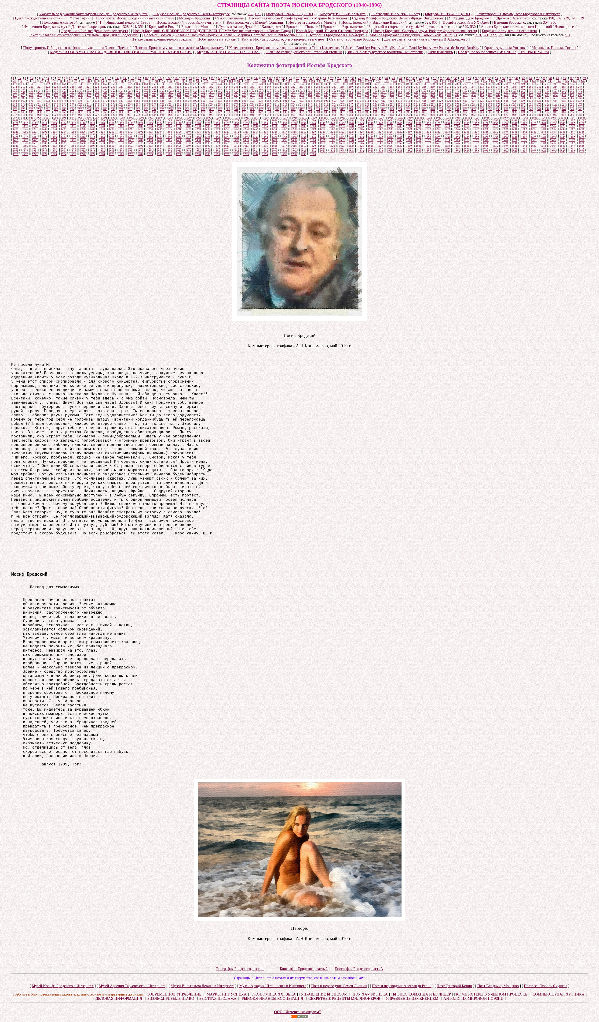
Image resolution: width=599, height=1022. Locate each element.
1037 (477, 117)
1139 (303, 123)
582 (130, 100)
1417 (92, 137)
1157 (476, 123)
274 (473, 86)
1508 (390, 140)
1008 (199, 117)
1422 (140, 137)
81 (68, 81)
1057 (92, 120)
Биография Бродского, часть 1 (240, 969)
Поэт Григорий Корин (454, 986)
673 (302, 103)
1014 (256, 117)
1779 (111, 154)
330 (359, 89)
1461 (514, 137)
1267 (380, 128)
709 (31, 106)
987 (15, 117)
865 (162, 112)
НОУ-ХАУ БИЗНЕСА (370, 994)
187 (334, 83)
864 (154, 112)
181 (285, 83)
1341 (514, 131)
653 (138, 103)
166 (162, 83)
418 (506, 92)
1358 (102, 134)
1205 (361, 126)
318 (261, 89)
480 (441, 95)
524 (228, 98)
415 (482, 92)
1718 (102, 151)
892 (383, 112)
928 (105, 114)
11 (82, 78)
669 (269, 103)
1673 (246, 148)
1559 (303, 143)
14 (103, 78)
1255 (265, 128)
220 (31, 86)
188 (342, 83)
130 (444, 81)
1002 (141, 117)
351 (141, 27)
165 (154, 83)
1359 (111, 134)
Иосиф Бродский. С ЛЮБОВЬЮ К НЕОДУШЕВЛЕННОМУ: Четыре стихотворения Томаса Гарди (212, 31)
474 (392, 95)
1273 (438, 128)
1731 (227, 151)
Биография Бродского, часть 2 (304, 969)
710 (39, 106)
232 (130, 86)
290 (31, 89)
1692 (428, 148)
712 (56, 106)
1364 (159, 134)
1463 (534, 137)
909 (523, 112)
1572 (428, 143)
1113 (54, 123)
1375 (265, 134)
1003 (151, 117)
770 (531, 106)
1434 (255, 137)
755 (408, 106)
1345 (553, 131)
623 (465, 100)
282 (539, 86)
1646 (562, 145)
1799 (303, 154)
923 (64, 114)
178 (261, 83)
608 (342, 100)
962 (383, 114)
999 (113, 117)
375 (154, 92)
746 (334, 106)
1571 (418, 143)
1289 (15, 131)
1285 (553, 128)
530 (473, 27)
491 (531, 95)
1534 (63, 143)
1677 (284, 148)
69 (564, 78)
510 (113, 98)
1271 (418, 128)
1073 (246, 120)
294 (64, 89)
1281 (514, 128)
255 (318, 86)
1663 (150, 148)
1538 (102, 143)
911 (539, 112)
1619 (303, 145)
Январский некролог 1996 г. (128, 22)
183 (302, 83)
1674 (255, 148)
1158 (486, 123)
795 (162, 109)
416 (490, 92)
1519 (495, 140)
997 (97, 117)
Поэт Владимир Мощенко (498, 986)
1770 (25, 154)
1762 (524, 151)
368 (97, 92)
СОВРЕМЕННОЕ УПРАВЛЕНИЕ (174, 994)
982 (547, 114)
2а (31, 78)
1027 (381, 117)
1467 (572, 137)
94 (156, 81)
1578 (486, 143)
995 (80, 117)
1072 (236, 120)
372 (130, 92)
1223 (534, 126)
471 (367, 95)
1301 (131, 131)
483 (465, 95)
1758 (486, 151)
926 (89, 114)
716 (89, 106)
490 (574, 18)
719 (113, 106)
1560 (313, 143)
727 (179, 106)
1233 (54, 128)
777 (15, 109)
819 (359, 109)
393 (302, 92)
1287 (572, 128)
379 (187, 92)
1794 (255, 154)
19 (153, 78)
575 (72, 100)
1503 (342, 140)
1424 (159, 137)
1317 (284, 131)
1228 (581, 126)
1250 (217, 128)
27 (263, 78)
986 (580, 114)
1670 (217, 148)
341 (449, 89)
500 (31, 98)
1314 (255, 131)
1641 (514, 145)
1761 (514, 151)
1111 (35, 123)
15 (109, 78)
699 (523, 103)
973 (473, 114)
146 (575, 81)
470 (359, 95)
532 (293, 98)
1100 (505, 120)
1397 (476, 134)
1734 (255, 151)
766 (498, 106)
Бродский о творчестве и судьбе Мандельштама (407, 27)
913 (555, 112)
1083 (342, 120)
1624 (351, 145)
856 (89, 112)
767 (506, 106)
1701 (514, 148)
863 (146, 112)
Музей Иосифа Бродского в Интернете (63, 986)
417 (498, 92)
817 (342, 109)
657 (170, 103)
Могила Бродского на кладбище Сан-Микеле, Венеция (413, 35)
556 (490, 98)
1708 (581, 148)
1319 (303, 131)
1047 (573, 117)
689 (441, 103)
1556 (275, 143)
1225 (553, 126)
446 (162, 95)
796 (170, 109)
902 (465, 112)
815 (326, 109)
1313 (246, 131)
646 (80, 103)
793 (146, 109)
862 (138, 112)
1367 (188, 134)
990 (39, 117)
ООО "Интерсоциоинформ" (297, 1012)
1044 (544, 117)
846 (580, 109)
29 (277, 78)
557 (498, 98)
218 (15, 86)
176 (244, 83)
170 (195, 83)
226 (80, 86)
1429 (207, 137)
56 (476, 78)
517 (170, 98)
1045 (554, 117)
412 (457, 92)
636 (572, 100)
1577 (476, 143)
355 (564, 89)
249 (269, 86)
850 (39, 112)
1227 (572, 126)
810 (285, 109)
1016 (275, 117)
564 (555, 98)
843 (555, 109)
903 (473, 112)
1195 (265, 126)
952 (302, 114)
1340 (505, 131)
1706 (562, 148)
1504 (351, 140)
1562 (332, 143)
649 (105, 103)
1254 (255, 128)
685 (400, 103)
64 (530, 78)
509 (105, 98)
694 (482, 103)
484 (473, 95)
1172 (44, 126)
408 (424, 92)
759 (441, 106)
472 (375, 95)
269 (433, 86)
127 (419, 81)
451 (567, 35)
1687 (380, 148)
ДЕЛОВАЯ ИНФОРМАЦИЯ (118, 998)
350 (523, 89)
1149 (399, 123)
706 (580, 103)
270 (441, 86)
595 (236, 100)
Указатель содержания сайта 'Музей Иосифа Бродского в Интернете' (93, 14)
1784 (159, 154)
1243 (150, 128)
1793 (246, 154)
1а (19, 78)
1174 (63, 126)
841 (539, 109)
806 (252, 109)
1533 (54, 143)
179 (269, 83)
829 (441, 109)
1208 (390, 126)
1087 (380, 120)
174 (228, 83)
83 (82, 81)
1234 (63, 128)
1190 (217, 126)
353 (547, 89)
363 (56, 92)
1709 (15, 151)
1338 (486, 131)
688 (424, 103)
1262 (332, 128)
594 (228, 100)
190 (359, 83)
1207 (380, 126)
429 (23, 95)
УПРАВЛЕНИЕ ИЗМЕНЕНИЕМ (412, 998)
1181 (131, 126)
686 (408, 103)
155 (72, 83)
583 (138, 100)
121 (370, 81)
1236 (83, 128)
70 (571, 78)
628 (506, 100)
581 (121, 100)
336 (408, 89)
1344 (543, 131)
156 (80, 83)
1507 (380, 140)
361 (39, 92)
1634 (447, 145)
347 (498, 89)
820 (367, 109)
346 (490, 89)
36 (324, 78)
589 (187, 100)
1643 (534, 145)
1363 (150, 134)
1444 (351, 137)
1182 (140, 126)
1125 (169, 123)
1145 (361, 123)
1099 (495, 120)
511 (121, 98)
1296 (83, 131)
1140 (313, 123)
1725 (169, 151)
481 (449, 95)
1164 (543, 123)
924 (72, 114)
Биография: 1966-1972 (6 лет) (343, 14)
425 (564, 92)
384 (228, 92)
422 (539, 92)
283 (547, 86)
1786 (179, 154)
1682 (332, 148)
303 (138, 89)
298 (97, 89)
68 (557, 78)
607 (334, 100)
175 (236, 83)
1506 (370, 140)
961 (375, 114)
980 (531, 114)
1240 (121, 128)
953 (310, 114)
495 (564, 95)
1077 (284, 120)
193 (383, 83)
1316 (275, 131)
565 (564, 98)
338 (424, 89)
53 (455, 78)
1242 (140, 128)
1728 (198, 151)
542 (375, 98)
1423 (150, 137)
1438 (294, 137)
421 (531, 92)
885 (326, 112)
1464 (543, 137)
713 (64, 106)
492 (539, 95)
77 (41, 81)
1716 (83, 151)
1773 (54, 154)
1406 (562, 134)
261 (367, 86)
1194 (255, 126)
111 (288, 81)
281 (531, 86)
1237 (92, 128)
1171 (35, 126)
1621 (322, 145)
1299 (111, 131)
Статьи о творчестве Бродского (354, 39)
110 (280, 81)
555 (482, 98)
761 (457, 106)
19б (168, 78)
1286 (562, 128)
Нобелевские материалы (217, 39)
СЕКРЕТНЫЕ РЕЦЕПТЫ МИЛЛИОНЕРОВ (344, 998)
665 (236, 103)
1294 (63, 131)
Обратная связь (440, 52)
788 (105, 109)
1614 (255, 145)
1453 (438, 137)
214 (555, 83)
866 (170, 112)
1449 (399, 137)
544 (392, 98)
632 (539, 100)
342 (457, 89)
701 (539, 103)
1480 (121, 140)
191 (367, 83)
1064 (159, 120)
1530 (25, 143)
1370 (217, 134)
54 (462, 78)
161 (121, 83)
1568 (390, 143)
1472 (44, 140)
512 (130, 98)
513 (138, 98)
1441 (322, 137)
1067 (188, 120)
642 (48, 103)
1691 (418, 148)
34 (311, 78)
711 (48, 106)
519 (187, 98)
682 (375, 103)
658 (179, 103)
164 (146, 83)
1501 (322, 140)
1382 (332, 134)
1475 (73, 140)
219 (23, 86)
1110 (25, 123)
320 (277, 89)
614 (392, 100)
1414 (63, 137)
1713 (54, 151)
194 (392, 83)
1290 (25, 131)
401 (367, 92)
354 (546, 22)
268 (424, 86)
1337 (476, 131)
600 (277, 100)
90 (129, 81)
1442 (332, 137)
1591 (35, 145)
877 (261, 112)
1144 (351, 123)
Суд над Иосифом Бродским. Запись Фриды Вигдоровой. (398, 18)
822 (383, 109)
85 (95, 81)
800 (203, 109)
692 (465, 103)
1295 (73, 131)
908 (514, 112)
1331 (418, 131)
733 (228, 106)
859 (113, 112)
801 (211, 109)
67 (550, 78)
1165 (553, 123)
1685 (361, 148)
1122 (140, 123)
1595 (73, 145)
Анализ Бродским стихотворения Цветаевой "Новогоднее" (528, 27)
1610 (217, 145)
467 (334, 95)
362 (48, 92)
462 (293, 95)
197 (416, 83)
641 (39, 103)
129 (436, 81)
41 (366, 78)
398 (342, 92)
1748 (390, 151)
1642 (524, 145)
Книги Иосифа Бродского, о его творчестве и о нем (283, 39)
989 (31, 117)
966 (416, 114)
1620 (313, 145)
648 (97, 103)
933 (146, 114)
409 (433, 92)
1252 (236, 128)
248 (261, 86)
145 (567, 81)
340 (441, 89)
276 (490, 86)
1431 (227, 137)
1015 (266, 117)
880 (285, 112)
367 (89, 92)
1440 (313, 137)
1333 (438, 131)
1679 (303, 148)
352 (539, 89)
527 (252, 98)
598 (261, 100)
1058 (102, 120)
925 (80, 114)
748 (351, 106)
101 (206, 81)
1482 (140, 140)
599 (269, 100)
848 (23, 112)
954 (318, 114)
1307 (188, 131)
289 (23, 89)
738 (269, 106)
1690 (409, 148)
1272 (428, 128)
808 (269, 109)
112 (296, 81)
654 (146, 103)
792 (138, 109)
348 (506, 89)
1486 (179, 140)
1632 (428, 145)
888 (351, 112)
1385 (361, 134)
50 (427, 78)
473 (383, 95)
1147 (380, 123)
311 (203, 89)
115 (321, 81)
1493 (246, 140)
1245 (169, 128)
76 (34, 81)
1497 (284, 140)
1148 (390, 123)
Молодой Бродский (194, 18)
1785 (169, 154)
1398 (486, 134)
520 (195, 98)
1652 (44, 148)
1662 (140, 148)
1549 (207, 143)
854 (72, 112)
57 (483, 78)
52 (441, 78)
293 (56, 89)
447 (170, 95)
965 (408, 114)
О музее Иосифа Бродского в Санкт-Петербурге (191, 14)
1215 (457, 126)
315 (236, 89)
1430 (217, 137)
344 (133, 27)
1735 (265, 151)
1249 (207, 128)
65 (537, 78)
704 (564, 103)
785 (80, 109)
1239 (111, 128)
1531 (35, 143)
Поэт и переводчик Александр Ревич (401, 986)
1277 (476, 128)
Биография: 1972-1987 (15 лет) (395, 14)
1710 (25, 151)
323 (302, 89)
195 (400, 83)
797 (179, 109)
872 (220, 112)
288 (250, 14)
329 (351, 89)
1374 (255, 134)
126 (411, 81)
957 (342, 114)
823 (392, 109)
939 (195, 114)
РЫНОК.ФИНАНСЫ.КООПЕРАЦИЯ (272, 998)
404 (392, 92)
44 (386, 78)
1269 (399, 128)
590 (195, 100)
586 (162, 100)
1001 (132, 117)
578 (97, 100)
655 (154, 103)
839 (523, 109)
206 (490, 83)
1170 (25, 126)
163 (138, 83)
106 (247, 81)
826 (416, 109)
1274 (447, 128)
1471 (35, 140)
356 (553, 22)
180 (277, 83)
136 (493, 81)
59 (496, 78)
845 (572, 109)
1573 (438, 143)
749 (359, 106)
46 (400, 78)
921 (48, 114)
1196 (275, 126)
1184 (159, 126)
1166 (562, 123)
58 (489, 78)
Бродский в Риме (162, 27)
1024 (352, 117)
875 (244, 112)
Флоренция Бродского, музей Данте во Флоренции (64, 27)
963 (392, 114)
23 (212, 78)
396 (326, 92)
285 (564, 86)
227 (89, 86)
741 (293, 106)
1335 (457, 131)
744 (318, 106)
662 (211, 103)
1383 (342, 134)
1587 (572, 143)
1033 (439, 117)
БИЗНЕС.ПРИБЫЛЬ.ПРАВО (170, 998)
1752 (428, 151)
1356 (83, 134)
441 (121, 95)
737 (261, 106)
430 (31, 95)
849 (31, 112)
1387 (380, 134)
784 (72, 109)
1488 (198, 140)
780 (39, 109)
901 (457, 112)
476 (408, 95)
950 (285, 114)
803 (228, 109)
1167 (572, 123)
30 (283, 78)
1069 (207, 120)
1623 (342, 145)
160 (113, 83)
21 (190, 78)
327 (334, 89)
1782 (140, 154)
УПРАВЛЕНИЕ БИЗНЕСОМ (324, 994)
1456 (466, 137)
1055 (73, 120)
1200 (313, 126)
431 (39, 95)
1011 (227, 117)
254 (310, 86)
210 (523, 83)
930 (121, 114)
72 (584, 78)
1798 (294, 154)
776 (580, 106)
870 (203, 112)
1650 (25, 148)
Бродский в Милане (197, 27)
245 (236, 86)
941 (211, 114)
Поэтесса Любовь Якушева (545, 986)
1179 (111, 126)
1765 (553, 151)
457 (252, 95)
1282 (524, 128)
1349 (15, 134)
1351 (35, 134)
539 (581, 18)
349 (500, 35)
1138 (294, 123)
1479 (111, 140)
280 (523, 86)
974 (482, 114)
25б (241, 78)
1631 (418, 145)
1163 (534, 123)
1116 (83, 123)
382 (211, 92)
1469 (15, 140)
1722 (140, 151)
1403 (534, 134)
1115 (73, 123)
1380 (313, 134)
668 (261, 103)
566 (572, 98)
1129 (207, 123)
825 (408, 109)
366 (80, 92)
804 (236, 109)
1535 (73, 143)
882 (302, 112)
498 (15, 98)
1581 (514, 143)
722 (138, 106)
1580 (505, 143)
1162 (524, 123)
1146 (370, 123)
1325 (361, 131)
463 (302, 95)
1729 (207, 151)
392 (293, 92)
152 (48, 83)
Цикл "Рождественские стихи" (39, 18)
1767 (572, 151)
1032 (429, 117)
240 (195, 86)
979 (523, 114)
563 (547, 98)
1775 (73, 154)
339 (433, 89)
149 (23, 83)
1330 (409, 131)
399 (351, 92)
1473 (54, 140)
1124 (159, 123)
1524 (543, 140)
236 (162, 86)
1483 (150, 140)
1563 (342, 143)
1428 (198, 137)
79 (55, 81)
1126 (179, 123)
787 (97, 109)
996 (89, 117)
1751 (418, 151)
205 (482, 83)
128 (427, 81)
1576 (466, 143)
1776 (83, 154)
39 (352, 78)
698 (514, 103)
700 (531, 103)
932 (138, 114)
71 (578, 78)
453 (220, 95)
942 (220, 114)
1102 (524, 120)
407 (416, 92)
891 (375, 112)
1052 (44, 120)
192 (375, 83)
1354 (63, 134)
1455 (457, 137)
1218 (486, 126)
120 (362, 81)
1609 (207, 145)
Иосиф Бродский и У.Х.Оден (466, 22)
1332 (428, 131)
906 (498, 112)
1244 (159, 128)
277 (498, 86)
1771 (35, 154)
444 (146, 95)
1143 (342, 123)
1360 (121, 134)
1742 (332, 151)
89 (122, 81)
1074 (255, 120)
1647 (572, 145)
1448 (390, 137)
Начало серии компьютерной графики (161, 39)
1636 (466, 145)
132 (460, 81)
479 (433, 95)
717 (97, 106)
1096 (466, 120)
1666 (179, 148)
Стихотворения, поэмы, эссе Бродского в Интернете (518, 14)
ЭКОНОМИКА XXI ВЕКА (274, 994)
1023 (343, 117)
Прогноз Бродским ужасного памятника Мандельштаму (179, 48)
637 (580, 100)
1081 (322, 120)
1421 (131, 137)
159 (105, 83)
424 (555, 92)
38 (346, 78)
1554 (255, 143)
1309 (207, 131)
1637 (476, 145)
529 (465, 27)
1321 (322, 131)
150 (31, 83)
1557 (284, 143)
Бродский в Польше (302, 27)
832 (465, 109)
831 (457, 109)
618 (424, 100)
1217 (476, 126)
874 (236, 112)
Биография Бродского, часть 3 (359, 969)
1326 (370, 131)
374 (146, 92)
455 (236, 95)
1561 (322, 143)
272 (457, 86)
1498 (294, 140)
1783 (150, 154)
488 (506, 95)
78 (48, 81)
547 (416, 98)
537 (334, 98)
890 (367, 112)
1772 (44, 154)
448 (179, 95)
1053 (54, 120)
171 (203, 83)
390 (277, 92)
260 (359, 86)
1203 (342, 126)
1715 (73, 151)
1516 (466, 140)
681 (367, 103)
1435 (265, 137)
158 (97, 83)
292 (48, 89)
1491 (227, 140)
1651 (35, 148)
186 (326, 83)
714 (72, 106)
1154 (447, 123)
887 (342, 112)
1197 (284, 126)
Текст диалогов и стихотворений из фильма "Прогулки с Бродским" (83, 35)
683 (383, 103)
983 (555, 114)
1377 (284, 134)
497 (580, 95)
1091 (418, 120)
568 (15, 100)
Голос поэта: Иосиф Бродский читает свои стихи (135, 18)
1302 (140, 131)
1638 (486, 145)
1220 (505, 126)
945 (244, 114)
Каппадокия (271, 27)
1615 (265, 145)
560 (523, 98)
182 (293, 83)
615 (400, 100)
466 (326, 95)
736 (252, 106)
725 (162, 106)
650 (113, 103)
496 (572, 95)
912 (547, 112)
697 (506, 103)
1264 (351, 128)
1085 (361, 120)
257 (334, 86)
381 (203, 92)
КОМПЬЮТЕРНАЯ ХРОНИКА (558, 994)
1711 (35, 151)
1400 (505, 134)
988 (23, 117)
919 (31, 114)
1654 (63, 148)
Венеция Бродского (509, 22)
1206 (370, 126)
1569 (399, 143)
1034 (448, 117)
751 (375, 106)
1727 (188, 151)
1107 (572, 120)
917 (15, 114)
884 (318, 112)
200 (441, 83)
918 (23, 114)
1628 (390, 145)
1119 (111, 123)
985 (572, 114)
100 (198, 81)
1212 (428, 126)
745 (326, 106)
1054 (63, 120)
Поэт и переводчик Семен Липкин (339, 986)
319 (478, 35)
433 (56, 95)
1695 (457, 148)
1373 (246, 134)
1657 (92, 148)
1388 (390, 134)
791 (130, 109)
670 (277, 103)
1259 (303, 128)
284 (555, 86)
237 (170, 86)
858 (105, 112)
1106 (562, 120)
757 (424, 106)
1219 (495, 126)
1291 (35, 131)
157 (89, 83)
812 (302, 109)
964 (400, 114)
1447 (380, 137)
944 (236, 114)
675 (318, 103)
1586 (562, 143)
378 (179, 92)
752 (383, 106)
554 (473, 98)
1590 (25, 145)
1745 (361, 151)
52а (427, 22)
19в (177, 78)
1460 (505, 137)
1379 (303, 134)
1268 (390, 128)
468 (342, 95)
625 (482, 100)
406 (408, 92)
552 (457, 98)
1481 (131, 140)
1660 (121, 148)
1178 (102, 126)
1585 (553, 143)
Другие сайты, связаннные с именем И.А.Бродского (426, 39)
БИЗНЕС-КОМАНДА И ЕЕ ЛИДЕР (422, 994)
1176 (83, 126)
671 (258, 14)
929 (113, 114)
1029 (400, 117)
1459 (495, 137)
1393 (438, 134)
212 (539, 83)
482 (457, 95)
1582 (524, 143)
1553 (246, 143)
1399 (495, 134)
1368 (198, 134)
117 (337, 81)
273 (465, 86)
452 (211, 95)
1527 (572, 140)
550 (441, 98)
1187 (188, 126)
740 (285, 106)
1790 (217, 154)
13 (96, 78)
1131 (227, 123)
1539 (111, 143)
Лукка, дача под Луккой (237, 27)
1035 (458, 117)
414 (473, 92)
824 (400, 109)
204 (473, 83)
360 (31, 92)
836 (498, 109)
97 (177, 81)
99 (190, 81)
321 (485, 35)
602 (293, 100)
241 (203, 86)
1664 (159, 148)
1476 (83, 140)
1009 (208, 117)
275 (482, 86)
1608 (198, 145)
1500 (313, 140)
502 (48, 98)
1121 (131, 123)
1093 (438, 120)
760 (449, 106)
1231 (35, 128)
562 (539, 98)
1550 (217, 143)
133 (468, 81)
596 (244, 100)
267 (416, 86)
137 (501, 81)
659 (187, 103)
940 (203, 114)
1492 (236, 140)
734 (236, 106)
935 (162, 114)
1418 (102, 137)
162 (130, 83)
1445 (361, 137)
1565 (361, 143)
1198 (294, 126)
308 (179, 89)
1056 (83, 120)
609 (351, 100)
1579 (495, 143)
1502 (332, 140)
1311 (227, 131)
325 (318, 89)
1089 (399, 120)
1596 (83, 145)
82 (75, 81)
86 (102, 81)
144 (558, 81)
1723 (150, 151)
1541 (131, 143)
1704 (543, 148)
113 (305, 81)
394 (310, 92)
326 (326, 89)
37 (331, 78)
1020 (314, 117)
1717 (92, 151)
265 (400, 86)
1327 (380, 131)
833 (473, 109)
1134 (255, 123)
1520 (505, 140)
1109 (15, 123)
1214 (447, 126)
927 (97, 114)
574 (64, 100)
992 (56, 117)
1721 (131, 151)
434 (64, 95)
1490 (217, 140)
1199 (303, 126)
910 (531, 112)
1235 (73, 128)
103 (223, 81)
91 (136, 81)
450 (195, 95)
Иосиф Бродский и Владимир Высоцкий (374, 22)
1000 (122, 117)
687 (416, 103)
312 (211, 89)
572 (48, 100)
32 (297, 78)
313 (220, 89)
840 (531, 109)
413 (465, 92)
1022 (333, 117)
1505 (361, 140)
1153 (438, 123)
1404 (543, 134)
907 (506, 112)
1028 (391, 117)
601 (285, 100)
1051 (35, 120)
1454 (447, 137)
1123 (150, 123)
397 (334, 92)
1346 (562, 131)
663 (220, 103)
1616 (275, 145)
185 (318, 83)
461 (285, 95)
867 (179, 112)
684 (392, 103)
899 (441, 112)
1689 (399, 148)
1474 (63, 140)
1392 (428, 134)
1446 (370, 137)
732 (220, 106)
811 (293, 109)
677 (334, 103)
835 (490, 109)
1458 (486, 137)
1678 (294, 148)
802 (220, 109)
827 (424, 109)
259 (351, 86)
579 (105, 100)
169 (187, 83)
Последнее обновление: (503, 52)
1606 (179, 145)
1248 (198, 128)
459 (269, 95)
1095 (457, 120)
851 (48, 112)
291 (39, 89)
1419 (111, 137)
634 (555, 100)
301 (121, 89)
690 (449, 103)
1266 (370, 128)
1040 (506, 117)
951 (293, 114)
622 (457, 100)
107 (255, 81)
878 (269, 112)
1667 (188, 148)
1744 (351, 151)
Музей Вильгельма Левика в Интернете (202, 986)
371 (121, 92)
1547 (188, 143)
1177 (92, 126)
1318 (294, 131)
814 (318, 109)
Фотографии (80, 18)
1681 (322, 148)
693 (473, 103)
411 (449, 92)
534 (310, 98)
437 (89, 95)
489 (514, 95)
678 (342, 103)
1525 (553, 140)
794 (154, 109)
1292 (44, 131)
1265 (361, 128)
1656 (83, 148)
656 (162, 103)
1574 (447, 143)
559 (514, 98)
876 (252, 112)
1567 (380, 143)
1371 (227, 134)
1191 (227, 126)
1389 (399, 134)
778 (23, 109)
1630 (409, 145)
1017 (285, 117)
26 (248, 78)
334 (392, 89)
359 (23, 92)
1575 (457, 143)
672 (293, 103)
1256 (275, 128)
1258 (294, 128)
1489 (207, 140)
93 (150, 81)
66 (544, 78)
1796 (275, 154)
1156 (466, 123)
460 (277, 95)
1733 (246, 151)
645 (72, 103)
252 (293, 86)
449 (187, 95)
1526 (562, 140)
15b (125, 78)
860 (121, 112)
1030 (410, 117)
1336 (466, 131)
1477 (92, 140)
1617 (284, 145)
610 (359, 100)
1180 (121, 126)
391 (285, 92)
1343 (534, 131)
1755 (457, 151)
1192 (236, 126)
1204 (351, 126)
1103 (534, 120)
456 (244, 95)
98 (184, 81)
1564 (351, 143)
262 (375, 86)
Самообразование (229, 18)
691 (457, 103)
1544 (159, 143)
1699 (495, 148)
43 (380, 78)
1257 (284, 128)
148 (15, 83)
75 (27, 81)
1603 (150, 145)
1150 (409, 123)
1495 (265, 140)
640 (31, 103)
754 (400, 106)
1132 (236, 123)
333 (383, 89)
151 (39, 83)
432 (48, 95)
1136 (275, 123)
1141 (322, 123)
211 (531, 83)
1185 (169, 126)
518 (179, 98)
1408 (581, 134)
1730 (217, 151)
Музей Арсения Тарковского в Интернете (132, 986)
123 (386, 81)
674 (310, 103)
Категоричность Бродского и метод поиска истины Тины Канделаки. (284, 48)
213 (547, 83)
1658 (102, 148)
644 (64, 103)
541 (367, 98)
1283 (534, 128)
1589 (15, 145)
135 (485, 81)
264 (392, 86)
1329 (399, 131)
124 (395, 81)
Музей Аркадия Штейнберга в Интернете (272, 986)
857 (97, 112)
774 (564, 106)
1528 (581, 140)
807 (261, 109)
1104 (543, 120)
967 (424, 114)
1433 (246, 137)
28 (270, 78)
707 (15, 106)
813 (310, 109)
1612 (236, 145)
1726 (179, 151)
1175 (73, 126)
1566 (370, 143)
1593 (54, 145)
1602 (140, 145)
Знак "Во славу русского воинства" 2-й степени (304, 52)
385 (236, 92)
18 (146, 78)
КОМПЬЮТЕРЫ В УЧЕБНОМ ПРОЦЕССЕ (491, 994)
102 (559, 18)
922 (56, 114)
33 (304, 78)
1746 (370, 151)
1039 (496, 117)
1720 (121, 151)
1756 (466, 151)
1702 (524, 148)
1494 (255, 140)
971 (457, 114)
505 (72, 98)
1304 (159, 131)
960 (367, 114)
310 (195, 89)
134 (477, 81)
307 (170, 89)
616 (408, 100)
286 (572, 86)
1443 (342, 137)
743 (310, 106)
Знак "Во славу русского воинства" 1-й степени (385, 52)
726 (170, 106)
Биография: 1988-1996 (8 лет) (448, 14)
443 (138, 95)
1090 (409, 120)
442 (130, 95)
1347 (572, 131)
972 (465, 114)
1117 (92, 123)
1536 (83, 143)
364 (64, 92)
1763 (534, 151)
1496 (275, 140)
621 (449, 100)
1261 (322, 128)
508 (97, 98)
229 (105, 86)
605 (318, 100)
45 (393, 78)
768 (514, 106)
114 (313, 81)
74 (21, 81)
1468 (581, 137)
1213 (438, 126)
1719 (111, 151)
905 (490, 112)
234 (146, 86)
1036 (467, 117)
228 (97, 86)
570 (31, 100)
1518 (486, 140)
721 (130, 106)
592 (211, 100)
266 (408, 86)
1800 (313, 154)
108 (264, 81)
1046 (563, 117)
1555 (265, 143)
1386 (370, 134)
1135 (265, 123)
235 (154, 86)
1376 (275, 134)
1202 (332, 126)
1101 (514, 120)
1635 (457, 145)
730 (203, 106)
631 (531, 100)
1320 (313, 131)
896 (416, 112)
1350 (25, 134)
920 (39, 114)
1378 (294, 134)
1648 (581, 145)
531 (285, 98)
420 (523, 92)
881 (293, 112)
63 (523, 78)
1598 (102, 145)
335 (400, 89)
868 (187, 112)
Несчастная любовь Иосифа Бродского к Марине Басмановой (298, 18)
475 (400, 95)
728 (187, 106)
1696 (466, 148)
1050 (25, 120)
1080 (313, 120)
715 (80, 106)
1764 (543, 151)
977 (506, 114)
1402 (524, 134)
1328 (390, 131)
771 (539, 106)
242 (211, 86)
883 (310, 112)
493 (547, 95)
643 (56, 103)
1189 (207, 126)
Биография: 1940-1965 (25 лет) (290, 14)
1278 (486, 128)
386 (244, 92)
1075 (265, 120)
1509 (399, 140)
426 (572, 92)
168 (179, 83)
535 (318, 98)
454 (228, 95)
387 (252, 92)
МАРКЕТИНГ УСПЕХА (227, 994)
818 (351, 109)
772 (547, 106)
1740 (313, 151)
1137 (284, 123)
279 (514, 86)
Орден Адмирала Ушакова (505, 48)
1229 (15, 128)
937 (179, 114)
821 (375, 109)
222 (48, 86)
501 (39, 98)
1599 (111, 145)
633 (547, 100)
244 (228, 86)
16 (132, 78)
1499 (303, 140)
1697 (476, 148)
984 (564, 114)
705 (572, 103)
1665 (169, 148)
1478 (102, 140)
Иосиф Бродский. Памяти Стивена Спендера (332, 31)
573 (56, 100)
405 (400, 92)
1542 (140, 143)
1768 (581, 151)
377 (170, 92)
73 (14, 81)
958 (351, 114)
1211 (418, 126)
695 (490, 103)
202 (457, 83)
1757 (476, 151)
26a (256, 78)
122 (378, 81)
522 (211, 98)
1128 (198, 123)
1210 (409, 126)
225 (72, 86)
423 (547, 92)
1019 (304, 117)
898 (433, 112)
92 (143, 81)
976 (498, 114)
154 (64, 83)
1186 (179, 126)
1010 (218, 117)
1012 (237, 117)
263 (383, 86)
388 (261, 92)
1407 (572, 134)
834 (482, 109)
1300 (121, 131)
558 (506, 98)
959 (359, 114)
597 (252, 100)
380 (195, 92)
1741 (322, 151)
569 (23, 100)
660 (195, 103)
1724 (159, 151)
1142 (332, 123)
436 (80, 95)
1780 (121, 154)
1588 (581, 143)
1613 (246, 145)
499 (23, 98)
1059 (111, 120)
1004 (160, 117)
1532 (44, 143)
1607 (188, 145)
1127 (188, 123)
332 (375, 89)
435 (72, 95)
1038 (486, 117)
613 (383, 100)
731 (211, 106)
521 (203, 98)
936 (170, 114)
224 (64, 86)
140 (526, 81)
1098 (486, 120)
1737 (284, 151)
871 (211, 112)
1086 (370, 120)
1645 (553, 145)
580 (113, 100)
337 (416, 89)
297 (89, 89)
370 (113, 92)
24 (219, 78)
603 (302, 100)
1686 (370, 148)
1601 (131, 145)
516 (162, 98)
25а (233, 78)
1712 (44, 151)
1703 (534, 148)
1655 (73, 148)
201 (449, 83)
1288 (581, 128)
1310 (217, 131)
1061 (131, 120)
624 (473, 100)
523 (220, 98)
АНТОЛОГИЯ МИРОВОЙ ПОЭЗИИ (473, 998)
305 (154, 89)
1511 (418, 140)
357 (580, 89)
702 (547, 103)
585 (154, 100)
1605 (169, 145)
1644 (543, 145)
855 (80, 112)
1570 (409, 143)
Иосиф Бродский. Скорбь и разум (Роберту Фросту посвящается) (425, 31)
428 (15, 95)
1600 (121, 145)
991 (48, 117)
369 (105, 92)
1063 (150, 120)
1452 (428, 137)
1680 (313, 148)
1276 (466, 128)
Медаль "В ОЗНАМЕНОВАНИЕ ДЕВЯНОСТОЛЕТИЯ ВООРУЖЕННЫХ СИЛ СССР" (121, 52)
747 (342, 106)
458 (261, 95)
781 (48, 109)
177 (252, 83)
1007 (189, 117)
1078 (294, 120)
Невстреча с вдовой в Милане (312, 22)
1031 (419, 117)
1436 (275, 137)
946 (252, 114)
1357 (92, 134)
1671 (227, 148)
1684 (351, 148)
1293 (54, 131)
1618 (294, 145)
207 (498, 83)
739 (277, 106)
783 (64, 109)
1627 (380, 145)
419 (514, 92)
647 (89, 103)
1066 (179, 120)
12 (89, 78)
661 (203, 103)
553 (465, 98)
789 (113, 109)
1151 (418, 123)
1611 (227, 145)
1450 (409, 137)
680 (359, 103)
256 (326, 86)
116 (329, 81)
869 (195, 112)
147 (583, 81)
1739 (303, 151)
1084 (351, 120)
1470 (25, 140)
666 (244, 103)
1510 (409, 140)
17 (139, 78)
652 (130, 103)
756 (416, 106)
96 (170, 81)
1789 (207, 154)
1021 (323, 117)
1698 (486, 148)
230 (113, 86)
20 (184, 78)
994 (72, 117)
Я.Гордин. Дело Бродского (470, 18)
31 (290, 78)
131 (452, 81)
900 (449, 112)
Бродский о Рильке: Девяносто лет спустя (94, 31)
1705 (553, 148)
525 (236, 98)
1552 (236, 143)
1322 (332, 131)
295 (72, 89)
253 (302, 86)
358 (15, 92)
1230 (25, 128)
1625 (361, 145)
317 (252, 89)
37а (339, 78)
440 (113, 95)
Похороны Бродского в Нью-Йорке (336, 35)
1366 (179, 134)
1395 (457, 134)
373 (138, 92)
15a (117, 78)
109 (272, 81)
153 (56, 83)
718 (105, 106)
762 (465, 106)
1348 (581, 131)
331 (367, 89)
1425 (169, 137)
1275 (457, 128)
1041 (515, 117)
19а (160, 78)
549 (433, 98)
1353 (54, 134)
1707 (572, 148)
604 (310, 100)
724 (154, 106)
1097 (476, 120)
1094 (447, 120)
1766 (562, 151)
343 (465, 89)
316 (244, 89)
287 (580, 86)
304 (146, 89)
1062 (140, 120)
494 (555, 95)
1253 (246, 128)
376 (162, 92)
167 (170, 83)
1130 (217, 123)
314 (228, 89)
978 (514, 114)
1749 (399, 151)
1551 (227, 143)
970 (449, 114)
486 (490, 95)
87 (109, 81)
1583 (534, 143)
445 (154, 95)
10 (75, 78)
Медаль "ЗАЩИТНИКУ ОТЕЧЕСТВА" (228, 52)
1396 (466, 134)
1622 (332, 145)
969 (441, 114)
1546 (179, 143)
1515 (457, 140)
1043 (534, 117)
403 (383, 92)
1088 (390, 120)
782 (56, 109)
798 (187, 109)
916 (580, 112)
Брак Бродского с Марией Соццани (255, 22)
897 (424, 112)
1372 (236, 134)
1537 (92, 143)
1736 (275, 151)
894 (400, 112)
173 (220, 83)
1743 (342, 151)
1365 (169, 134)
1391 (418, 134)
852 (56, 112)
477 (416, 95)
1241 (131, 128)
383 (220, 92)
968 (433, 114)
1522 (524, 140)
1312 (236, 131)
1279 (495, 128)
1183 (150, 126)
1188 (198, 126)
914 (564, 112)
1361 (131, 134)
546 (408, 98)
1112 (44, 123)
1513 (438, 140)
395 (318, 92)
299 (105, 89)
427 (580, 92)
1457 (476, 137)
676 (326, 103)
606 (326, 100)
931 (130, 114)
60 (503, 78)
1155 (457, 123)
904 (482, 112)
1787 (188, 154)
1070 (217, 120)
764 (482, 106)
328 (126, 27)
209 (514, 83)
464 (310, 95)
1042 (525, 117)
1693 (438, 148)
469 (351, 95)
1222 (524, 126)
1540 (121, 143)
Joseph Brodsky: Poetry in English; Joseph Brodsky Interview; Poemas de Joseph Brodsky (412, 48)
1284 (543, 128)
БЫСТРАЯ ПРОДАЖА (218, 998)
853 (64, 112)
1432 (236, 137)
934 (154, 114)
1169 (15, 126)
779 (31, 109)
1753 (438, 151)
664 (228, 103)
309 (187, 89)
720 (121, 106)
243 (220, 86)
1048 (582, 117)
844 (564, 109)
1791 (227, 154)
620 (441, 100)
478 (424, 95)
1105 (553, 120)
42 (373, 78)
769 (523, 106)
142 (542, 81)
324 (310, 89)
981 (539, 114)
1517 (476, 140)
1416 (83, 137)
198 (551, 18)
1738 (294, 151)
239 (566, 18)
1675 (265, 148)
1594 (63, 145)
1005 (170, 117)
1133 (246, 123)
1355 (73, 134)
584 (146, 100)
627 (498, 100)
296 (80, 89)
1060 (121, 120)
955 (326, 114)
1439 (303, 137)
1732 (236, 151)
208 (506, 83)
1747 (380, 151)
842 (547, 109)
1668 (198, 148)
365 (72, 92)
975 (490, 114)
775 (572, 106)
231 (121, 86)
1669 (207, 148)
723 (146, 106)
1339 (495, 131)
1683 (342, 148)
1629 (399, 145)
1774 (63, 154)
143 (550, 81)
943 (228, 114)
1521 (514, 140)
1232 (44, 128)
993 (64, 117)
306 (162, 89)
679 (351, 103)
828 (433, 109)
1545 (169, 143)
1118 (102, 123)
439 (105, 95)
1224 (543, 126)
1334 (447, 131)
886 (334, 112)
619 (433, 100)
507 (89, 98)
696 (498, 103)
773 (555, 106)
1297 (92, 131)
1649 (15, 148)
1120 (121, 123)
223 (56, 86)
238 (179, 86)
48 (414, 78)
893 (392, 112)
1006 (180, 117)
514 (146, 98)
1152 (428, 123)
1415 (73, 137)
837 (506, 109)
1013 (247, 117)
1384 (351, 134)
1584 (543, 143)
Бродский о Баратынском (343, 27)
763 (473, 106)
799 (195, 109)
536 (326, 98)
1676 (275, 148)
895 (408, 112)
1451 (418, 137)
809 (277, 109)
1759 (495, 151)
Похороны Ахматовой (60, 22)
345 (482, 89)
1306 (179, 131)
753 (392, 106)
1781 (131, 154)
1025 (362, 117)
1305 (169, 131)
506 (80, 98)
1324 (351, 131)
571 (39, 100)
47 (407, 78)
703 (555, 103)
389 (269, 92)
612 (375, 100)
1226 (562, 126)
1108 (581, 120)
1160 (505, 123)
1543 (150, 143)
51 (434, 78)
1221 (514, 126)
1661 (131, 148)
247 (252, 86)
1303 (150, 131)
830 (449, 109)
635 (564, 100)
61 (510, 78)
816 (334, 109)
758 (433, 106)
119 (354, 81)
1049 (15, 120)
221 (39, 86)
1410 (25, 137)
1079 (303, 120)
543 (383, 98)
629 (514, 100)
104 (231, 81)
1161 (514, 123)
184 (310, 83)
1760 (505, 151)
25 (225, 78)
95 (163, 81)
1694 (447, 148)
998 (105, 117)
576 (80, 100)
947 (261, 114)
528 (261, 98)
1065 (169, 120)
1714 (63, 151)
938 (187, 114)
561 (531, 98)
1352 (44, 134)
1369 (207, 134)
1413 (54, 137)
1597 (92, 145)
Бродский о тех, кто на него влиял (509, 31)
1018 (295, 117)
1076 (275, 120)
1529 (15, 143)
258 (342, 86)
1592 (44, 145)
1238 (102, 128)
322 (493, 35)
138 (509, 81)
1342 (524, 131)
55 (469, 78)
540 (359, 98)
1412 (44, 137)
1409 (15, 137)
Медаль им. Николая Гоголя (554, 48)
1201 (322, 126)
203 (465, 83)
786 (89, 109)
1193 (246, 126)
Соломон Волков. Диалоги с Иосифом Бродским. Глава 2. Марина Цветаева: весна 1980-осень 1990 (223, 35)
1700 (505, 148)
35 (317, 78)
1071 (227, 120)
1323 (342, 131)
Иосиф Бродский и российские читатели (189, 22)
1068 (198, 120)
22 (197, 78)
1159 (495, 123)
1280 (505, 128)
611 (367, 100)
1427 (188, 137)
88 (116, 81)
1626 (370, 145)
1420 (121, 137)
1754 (447, 151)
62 (516, 78)
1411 (35, 137)
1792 (236, 154)
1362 (140, 134)
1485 (169, 140)
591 (203, 100)
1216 (466, 126)
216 (572, 83)
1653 (54, 148)
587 (170, 100)
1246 (179, 128)
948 (269, 114)
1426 (179, 137)
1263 (342, 128)
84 (89, 81)
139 (517, 81)
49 (420, 78)
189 (351, 83)
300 (113, 89)
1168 (581, 123)
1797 (284, 154)
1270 (409, 128)
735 (244, 106)
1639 (495, 145)
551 (449, 98)
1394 (447, 134)
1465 (553, 137)
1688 (390, 148)
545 (400, 98)
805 (435, 22)
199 (433, 83)
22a (205, 78)
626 (490, 100)
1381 (322, 134)
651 (121, 103)
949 (277, 114)
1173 (54, 126)
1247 (188, 128)
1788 (198, 154)
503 (56, 98)
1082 (332, 120)
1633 (438, 145)
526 (244, 98)
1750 (409, 151)
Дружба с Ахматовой (513, 18)
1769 (15, 154)
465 (318, 95)
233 (138, 86)
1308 (198, 131)
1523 (534, 140)
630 (523, 100)
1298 (102, 131)
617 (416, 100)
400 (359, 92)
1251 (227, 128)
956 (334, 114)
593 (220, 100)
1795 (265, 154)
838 (514, 109)
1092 (428, 120)
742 (302, 106)
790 (121, 109)
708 (23, 106)
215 (564, 83)
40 (359, 78)
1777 (92, 154)
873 (228, 112)
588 (179, 100)
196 (408, 83)
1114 (63, 123)
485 (482, 95)
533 (302, 98)
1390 (409, 134)
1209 (399, 126)
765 (490, 106)
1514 (447, 140)
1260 (313, 128)
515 (154, 98)
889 (359, 112)
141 (98, 22)
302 (130, 89)
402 (375, 92)
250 (277, 86)
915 (572, 112)
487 (498, 95)
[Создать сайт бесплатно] (299, 1017)
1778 (102, 154)
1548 (198, 143)
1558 (294, 143)
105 (239, 81)
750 (367, 106)
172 (211, 83)
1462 (524, 137)
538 (342, 98)
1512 (428, 140)
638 (15, 103)
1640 (505, 145)
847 (15, 112)
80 (61, 81)
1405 (553, 134)
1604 (159, 145)
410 (441, 92)
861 (130, 112)
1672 (236, 148)
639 (23, 103)
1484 (159, 140)
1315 (265, 131)
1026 (371, 117)
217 (580, 83)
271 (449, 86)
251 (285, 86)
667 (252, 103)
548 (424, 98)
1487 (188, 140)
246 (244, 86)
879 (277, 112)
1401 (514, 134)
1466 (562, 137)
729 (195, 106)
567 (580, 98)
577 (89, 100)
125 (403, 81)
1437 (284, 137)
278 (506, 86)
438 (97, 95)
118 (345, 81)
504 (64, 98)
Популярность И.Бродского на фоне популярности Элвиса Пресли (76, 48)
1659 (111, 148)
